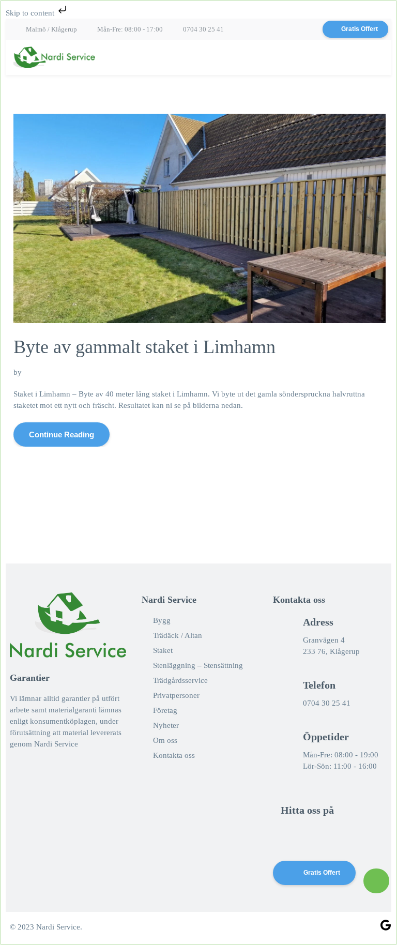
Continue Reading (61, 434)
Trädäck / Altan (177, 635)
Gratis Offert (359, 29)
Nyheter (166, 725)
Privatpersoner (176, 695)
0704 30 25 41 (203, 29)
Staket (163, 650)
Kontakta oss (174, 755)
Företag (165, 710)
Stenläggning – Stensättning (198, 665)
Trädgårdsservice (180, 680)
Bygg (162, 620)
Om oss (165, 740)
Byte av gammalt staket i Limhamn (144, 347)
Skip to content (31, 13)
